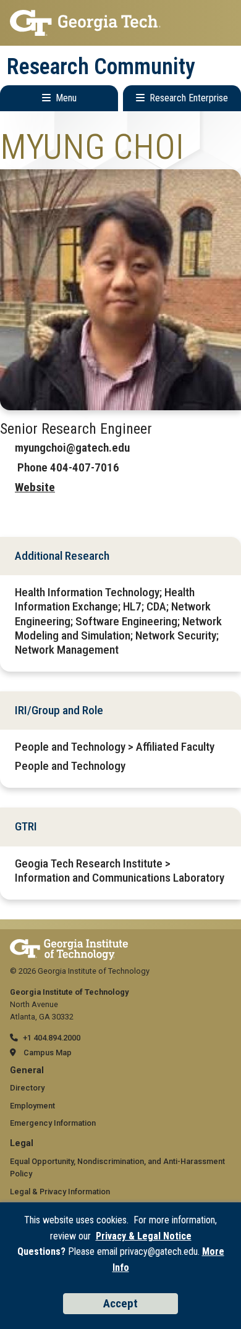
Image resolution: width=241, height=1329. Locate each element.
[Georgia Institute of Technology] (120, 23)
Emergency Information (53, 1123)
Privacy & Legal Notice (144, 1236)
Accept (120, 1303)
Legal (21, 1143)
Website (35, 487)
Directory (27, 1087)
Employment (32, 1105)
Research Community (101, 67)
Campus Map (47, 1052)
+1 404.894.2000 (51, 1037)
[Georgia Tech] (69, 945)
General (27, 1070)
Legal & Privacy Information (60, 1191)
